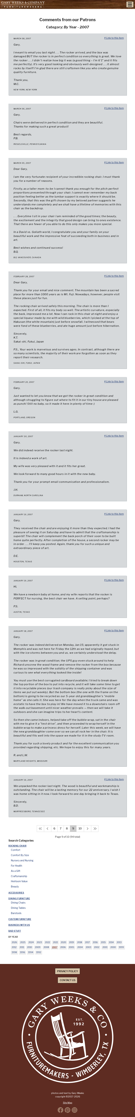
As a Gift (15, 871)
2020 (63, 942)
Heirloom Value (19, 881)
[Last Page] (94, 828)
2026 (14, 942)
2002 (96, 947)
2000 (113, 947)
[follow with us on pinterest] (67, 1110)
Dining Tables (18, 908)
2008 (46, 947)
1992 (38, 952)
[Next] (87, 828)
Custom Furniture (19, 919)
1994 (30, 952)
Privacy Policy (67, 971)
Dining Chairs (18, 902)
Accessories (16, 893)
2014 (111, 942)
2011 (22, 947)
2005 (71, 947)
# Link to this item (114, 38)
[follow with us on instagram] (74, 1110)
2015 (103, 942)
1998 (14, 952)
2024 (31, 942)
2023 (39, 942)
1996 (22, 952)
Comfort (15, 850)
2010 (29, 947)
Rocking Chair (17, 846)
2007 (54, 947)
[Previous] (47, 828)
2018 (79, 942)
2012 (14, 947)
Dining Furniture (19, 898)
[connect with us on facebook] (60, 1110)
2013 (119, 942)
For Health (16, 865)
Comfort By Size (20, 855)
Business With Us (19, 925)
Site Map (67, 1102)
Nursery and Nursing (22, 860)
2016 (95, 942)
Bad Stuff (14, 931)
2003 (88, 947)
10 (80, 828)
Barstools (16, 913)
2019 (71, 942)
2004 (80, 947)
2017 (87, 942)
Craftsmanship (19, 876)
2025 (22, 942)
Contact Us (67, 980)
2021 (55, 942)
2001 (104, 947)
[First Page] (40, 828)
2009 (37, 947)
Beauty (15, 886)
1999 (121, 947)
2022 (47, 942)
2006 (63, 947)
